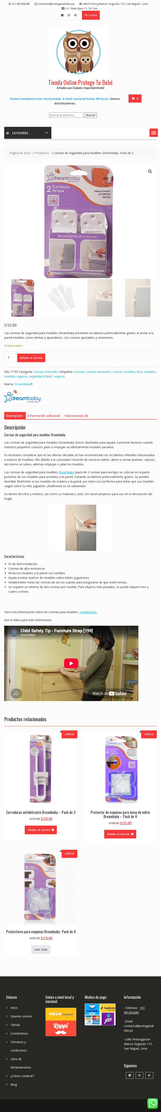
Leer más (40, 949)
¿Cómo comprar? (22, 1076)
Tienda (15, 1025)
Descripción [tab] (14, 416)
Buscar (90, 115)
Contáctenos (19, 1033)
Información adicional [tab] (43, 416)
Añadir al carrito (31, 358)
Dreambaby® (23, 384)
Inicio (14, 1008)
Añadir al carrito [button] (39, 830)
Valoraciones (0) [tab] (76, 416)
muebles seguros (15, 376)
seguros (59, 376)
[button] (153, 133)
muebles (150, 372)
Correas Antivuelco (46, 372)
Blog (13, 1084)
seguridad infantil (40, 376)
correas (79, 372)
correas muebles (124, 372)
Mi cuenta (91, 15)
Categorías (20, 133)
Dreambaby (66, 472)
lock (139, 372)
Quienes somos (21, 1016)
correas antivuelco (98, 372)
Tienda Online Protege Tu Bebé (80, 82)
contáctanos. (88, 612)
